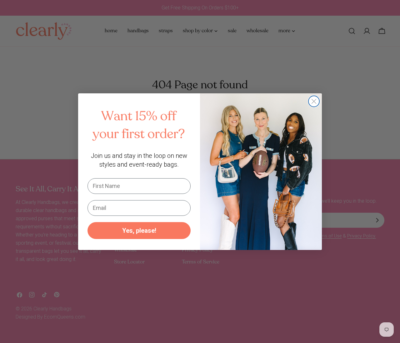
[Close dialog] (313, 101)
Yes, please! (139, 230)
